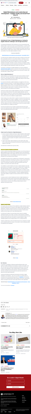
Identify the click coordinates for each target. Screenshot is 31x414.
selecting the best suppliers (6, 68)
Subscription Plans (21, 2)
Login (26, 2)
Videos (15, 5)
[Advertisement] (15, 292)
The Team (23, 398)
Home (23, 395)
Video (2, 366)
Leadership (6, 366)
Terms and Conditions (9, 411)
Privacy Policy (2, 411)
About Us (23, 397)
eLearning (20, 5)
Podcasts (11, 5)
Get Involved (24, 400)
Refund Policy (5, 411)
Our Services (25, 5)
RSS (14, 411)
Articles (7, 5)
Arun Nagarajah (17, 17)
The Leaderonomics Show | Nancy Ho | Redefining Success (7, 369)
